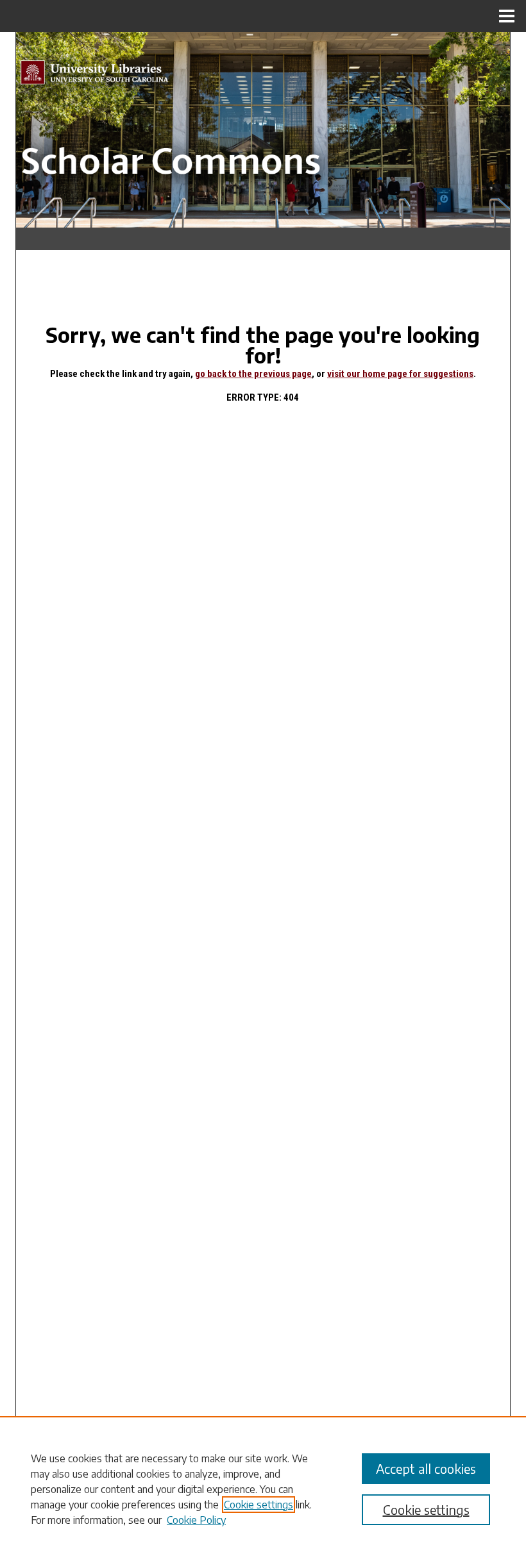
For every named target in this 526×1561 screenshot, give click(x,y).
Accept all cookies (426, 1468)
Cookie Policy (196, 1520)
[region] (263, 1488)
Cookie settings (258, 1504)
